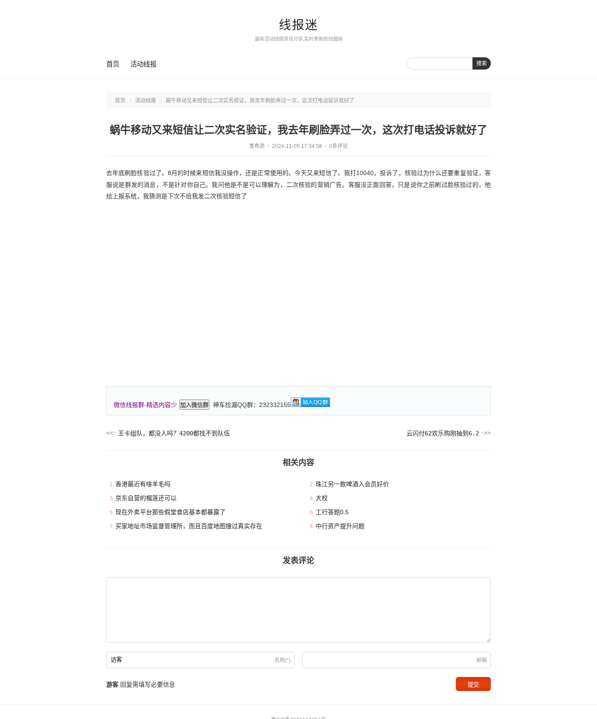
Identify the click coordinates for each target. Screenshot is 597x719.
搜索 (481, 63)
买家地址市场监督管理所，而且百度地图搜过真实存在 (188, 526)
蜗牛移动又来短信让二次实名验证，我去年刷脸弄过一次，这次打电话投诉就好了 (260, 101)
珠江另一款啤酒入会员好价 (352, 484)
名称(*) (282, 660)
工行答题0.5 (332, 512)
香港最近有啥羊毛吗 (142, 484)
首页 (112, 64)
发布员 (257, 146)
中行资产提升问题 (340, 526)
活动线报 (143, 64)
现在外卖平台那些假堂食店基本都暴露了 (170, 512)
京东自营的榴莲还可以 (146, 498)
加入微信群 (194, 405)
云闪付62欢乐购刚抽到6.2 (442, 433)
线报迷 (298, 25)
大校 (322, 498)
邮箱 (481, 660)
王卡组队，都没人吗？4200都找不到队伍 (174, 433)
